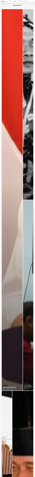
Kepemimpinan (5, 385)
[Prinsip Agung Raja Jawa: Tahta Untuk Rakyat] (28, 104)
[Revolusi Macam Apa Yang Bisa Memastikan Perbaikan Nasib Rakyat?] (28, 295)
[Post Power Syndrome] (12, 199)
